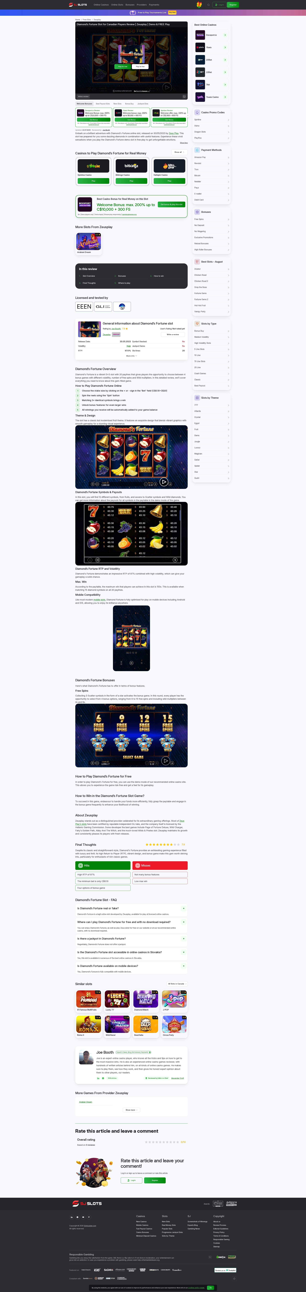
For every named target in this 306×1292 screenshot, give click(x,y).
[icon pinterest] (89, 1217)
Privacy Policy (218, 1232)
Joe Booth (106, 130)
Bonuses (130, 4)
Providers (142, 4)
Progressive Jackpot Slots (172, 1232)
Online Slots (117, 4)
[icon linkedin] (71, 1217)
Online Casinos (101, 4)
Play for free (140, 66)
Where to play (124, 283)
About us (216, 1222)
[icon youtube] (83, 1217)
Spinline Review (167, 110)
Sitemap (216, 1247)
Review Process (219, 1225)
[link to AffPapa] (120, 1270)
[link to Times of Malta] (86, 1270)
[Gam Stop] (110, 1278)
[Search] (208, 5)
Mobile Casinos (142, 1225)
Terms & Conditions (221, 1236)
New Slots (166, 1222)
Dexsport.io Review (92, 110)
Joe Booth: (116, 329)
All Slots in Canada (176, 984)
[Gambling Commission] (121, 1278)
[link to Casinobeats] (131, 1270)
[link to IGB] (97, 1270)
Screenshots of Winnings (197, 1222)
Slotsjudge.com (90, 1226)
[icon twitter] (77, 1217)
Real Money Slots (169, 1225)
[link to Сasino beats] (165, 1270)
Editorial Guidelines (220, 1229)
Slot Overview (89, 276)
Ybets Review (128, 110)
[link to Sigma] (108, 1270)
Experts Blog (193, 1225)
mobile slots (99, 599)
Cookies (216, 1243)
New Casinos (141, 1222)
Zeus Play (173, 133)
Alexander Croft (177, 1078)
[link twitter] (103, 1078)
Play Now (172, 12)
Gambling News (194, 1229)
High (129, 346)
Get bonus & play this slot (171, 204)
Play (93, 181)
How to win (159, 276)
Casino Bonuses (142, 1232)
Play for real (122, 66)
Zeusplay (97, 20)
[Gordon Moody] (99, 1278)
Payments (154, 4)
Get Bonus (94, 120)
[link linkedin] (98, 1078)
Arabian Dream (85, 1102)
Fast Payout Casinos (144, 1229)
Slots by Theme (168, 1236)
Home (77, 20)
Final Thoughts (89, 283)
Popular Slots (167, 1229)
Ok (211, 1288)
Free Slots (87, 20)
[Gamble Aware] (87, 1278)
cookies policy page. (196, 1288)
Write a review (173, 334)
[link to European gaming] (176, 1270)
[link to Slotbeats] (154, 1270)
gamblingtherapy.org (93, 124)
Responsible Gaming (221, 1239)
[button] (188, 116)
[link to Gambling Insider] (142, 1270)
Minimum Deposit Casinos (146, 1236)
